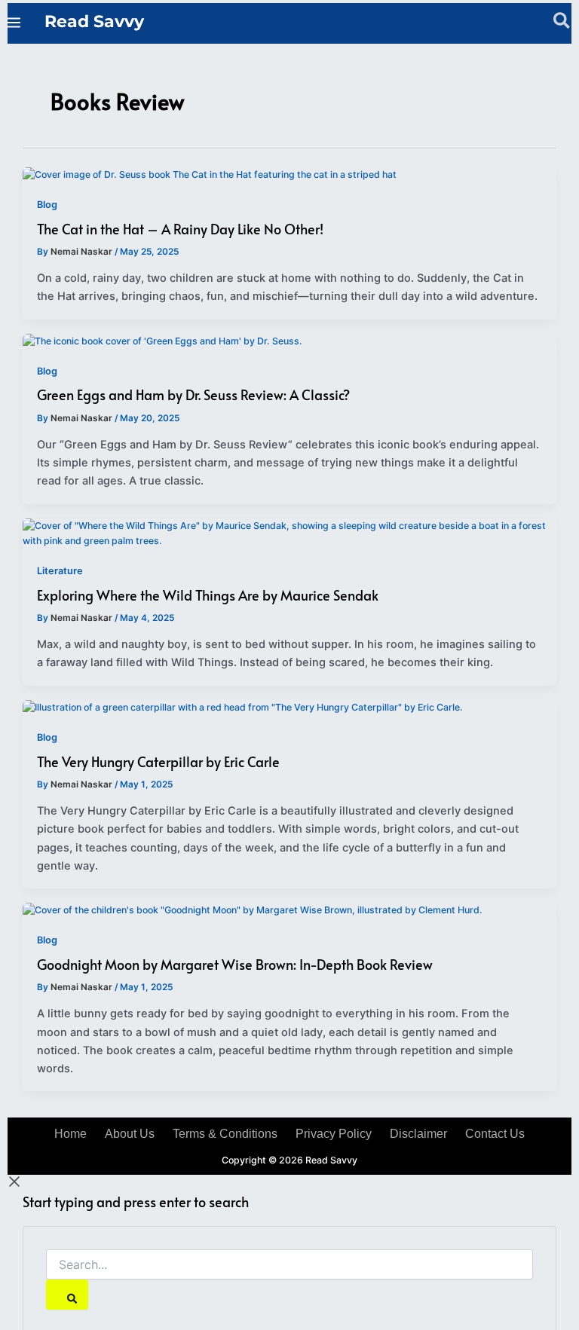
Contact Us (495, 1133)
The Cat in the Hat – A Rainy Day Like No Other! (180, 228)
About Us (130, 1133)
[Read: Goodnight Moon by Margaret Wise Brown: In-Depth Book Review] (252, 910)
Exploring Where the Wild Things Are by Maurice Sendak (207, 595)
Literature (60, 570)
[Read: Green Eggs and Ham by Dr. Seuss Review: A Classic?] (162, 341)
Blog (47, 204)
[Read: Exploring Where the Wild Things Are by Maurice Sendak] (289, 533)
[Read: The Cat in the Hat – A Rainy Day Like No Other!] (210, 174)
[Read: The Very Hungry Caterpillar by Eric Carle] (243, 707)
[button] (562, 23)
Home (70, 1133)
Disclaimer (418, 1133)
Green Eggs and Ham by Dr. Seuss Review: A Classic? (193, 394)
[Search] (67, 1295)
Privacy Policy (334, 1133)
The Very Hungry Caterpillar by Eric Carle (158, 761)
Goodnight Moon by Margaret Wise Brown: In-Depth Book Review (235, 964)
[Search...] (289, 1264)
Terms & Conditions (225, 1133)
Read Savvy (94, 21)
